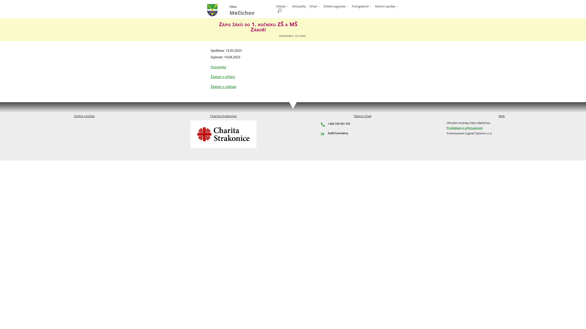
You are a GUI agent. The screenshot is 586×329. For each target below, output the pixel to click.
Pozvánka (218, 67)
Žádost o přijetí (223, 76)
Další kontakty (338, 133)
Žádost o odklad (223, 86)
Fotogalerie (360, 6)
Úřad (313, 6)
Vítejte (281, 6)
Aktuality (299, 6)
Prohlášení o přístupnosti (465, 128)
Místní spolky (385, 6)
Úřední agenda (334, 6)
